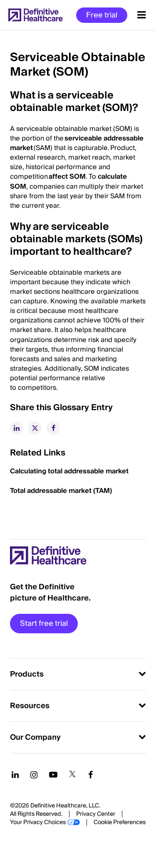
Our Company (35, 737)
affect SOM (67, 176)
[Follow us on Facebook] (91, 775)
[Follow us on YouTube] (53, 775)
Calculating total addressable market (69, 471)
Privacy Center (95, 814)
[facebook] (53, 428)
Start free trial (44, 623)
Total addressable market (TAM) (61, 491)
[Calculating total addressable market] (129, 471)
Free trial (101, 15)
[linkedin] (16, 428)
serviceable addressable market (77, 143)
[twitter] (35, 428)
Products (27, 674)
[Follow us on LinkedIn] (15, 775)
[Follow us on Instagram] (34, 775)
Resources (30, 705)
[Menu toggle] (141, 15)
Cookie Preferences (120, 822)
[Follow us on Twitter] (72, 775)
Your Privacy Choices (38, 822)
